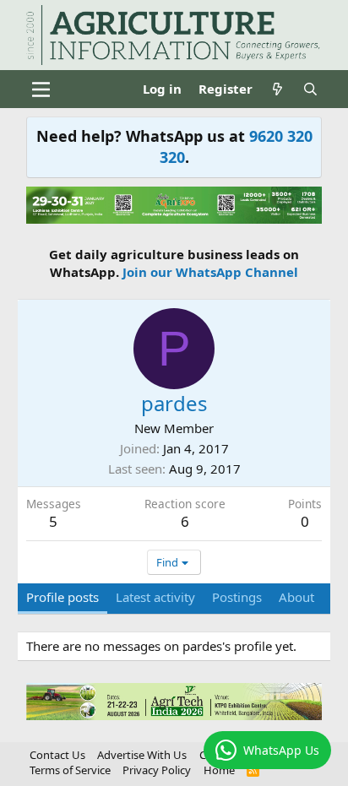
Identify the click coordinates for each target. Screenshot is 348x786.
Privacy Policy (156, 770)
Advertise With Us (142, 754)
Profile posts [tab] (62, 596)
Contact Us (57, 754)
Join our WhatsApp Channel (210, 271)
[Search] (310, 89)
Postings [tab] (237, 596)
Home (219, 770)
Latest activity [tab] (155, 596)
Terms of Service (70, 770)
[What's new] (277, 89)
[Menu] (41, 89)
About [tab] (296, 596)
